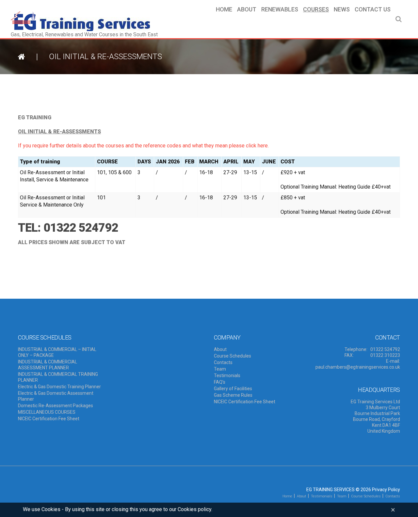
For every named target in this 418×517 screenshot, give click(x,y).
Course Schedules (232, 356)
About (246, 9)
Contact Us (373, 9)
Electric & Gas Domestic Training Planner (59, 386)
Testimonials (227, 375)
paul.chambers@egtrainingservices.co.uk (357, 367)
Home (224, 9)
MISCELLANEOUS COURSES (46, 412)
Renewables (279, 9)
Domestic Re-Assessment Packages (55, 405)
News (342, 9)
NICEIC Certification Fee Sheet (48, 418)
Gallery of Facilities (233, 388)
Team (220, 369)
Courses (316, 9)
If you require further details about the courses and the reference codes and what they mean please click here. (143, 145)
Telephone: (356, 349)
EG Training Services (330, 489)
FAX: (349, 355)
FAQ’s (219, 382)
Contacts (223, 362)
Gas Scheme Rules (233, 395)
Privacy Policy (386, 489)
